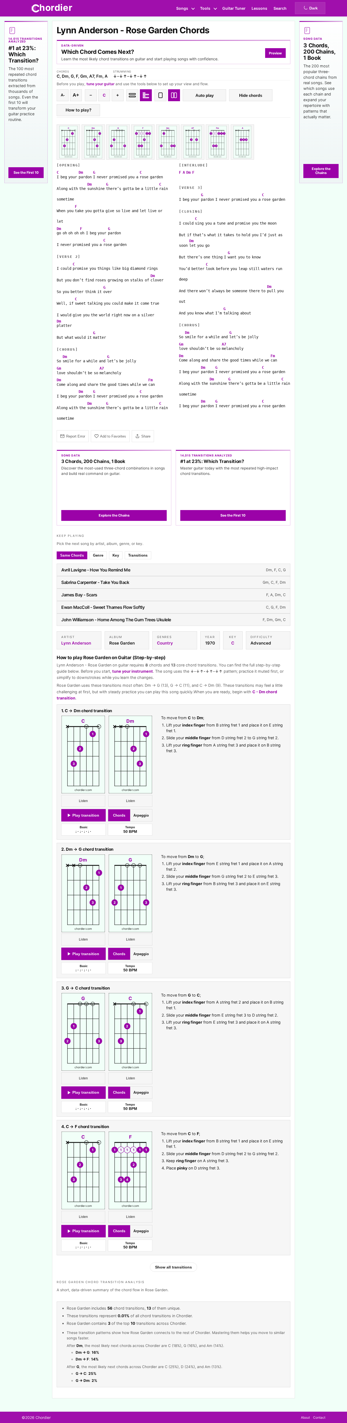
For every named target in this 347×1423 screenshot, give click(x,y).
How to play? (78, 110)
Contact (319, 1417)
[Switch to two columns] (174, 95)
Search (280, 8)
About (305, 1417)
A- (63, 95)
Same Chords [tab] (72, 555)
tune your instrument (132, 671)
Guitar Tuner (234, 8)
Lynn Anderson (76, 642)
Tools (205, 8)
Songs (182, 8)
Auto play (204, 95)
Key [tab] (116, 555)
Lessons (259, 8)
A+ (76, 95)
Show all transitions (173, 1267)
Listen (83, 801)
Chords (119, 815)
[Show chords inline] (132, 95)
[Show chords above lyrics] (146, 95)
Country (165, 642)
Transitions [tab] (138, 555)
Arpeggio (141, 815)
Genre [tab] (98, 555)
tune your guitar (100, 84)
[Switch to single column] (160, 95)
